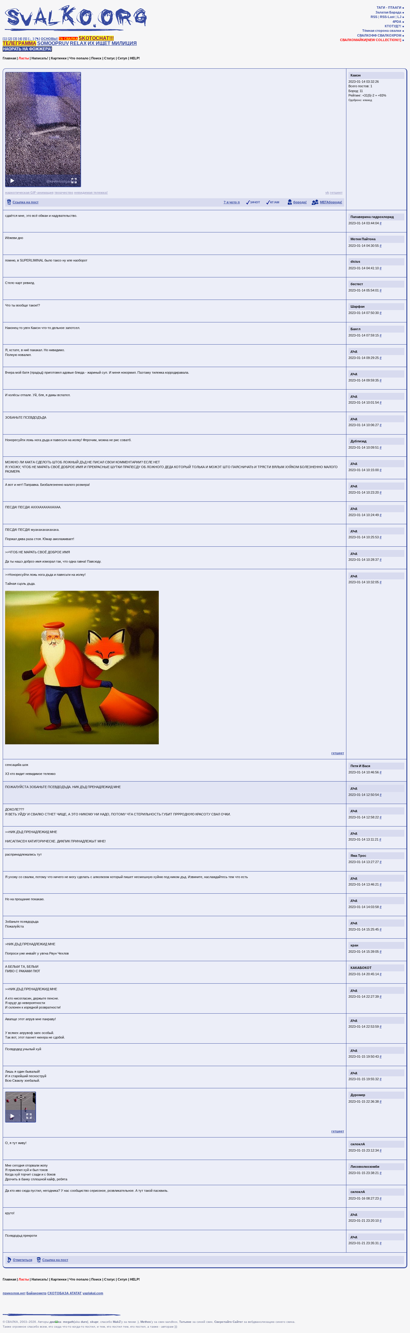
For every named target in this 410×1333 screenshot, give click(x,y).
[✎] (37, 38)
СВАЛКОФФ (367, 35)
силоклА (358, 1144)
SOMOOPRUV (53, 43)
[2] (10, 38)
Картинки (59, 58)
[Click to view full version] (43, 129)
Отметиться (22, 1260)
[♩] (31, 38)
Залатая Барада (388, 12)
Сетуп (122, 58)
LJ (399, 17)
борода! (300, 202)
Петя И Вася (360, 766)
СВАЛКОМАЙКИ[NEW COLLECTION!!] (370, 40)
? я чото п (232, 202)
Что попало (79, 58)
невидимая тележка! (91, 192)
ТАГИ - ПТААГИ (389, 7)
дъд (354, 351)
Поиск (96, 58)
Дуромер (358, 1095)
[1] (5, 38)
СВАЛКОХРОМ (389, 35)
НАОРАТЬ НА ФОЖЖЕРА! (27, 49)
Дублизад (358, 441)
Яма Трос (358, 855)
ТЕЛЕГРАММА (19, 43)
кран (354, 945)
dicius (355, 261)
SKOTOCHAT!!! (96, 38)
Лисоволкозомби (365, 1166)
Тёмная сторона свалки (381, 30)
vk (327, 192)
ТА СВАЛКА (68, 38)
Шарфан (358, 306)
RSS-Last (387, 17)
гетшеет (336, 192)
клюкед (367, 100)
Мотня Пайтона (363, 239)
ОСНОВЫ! (49, 38)
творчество (63, 192)
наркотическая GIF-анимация (29, 192)
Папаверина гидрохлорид (372, 217)
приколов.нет (14, 1293)
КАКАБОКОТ (361, 968)
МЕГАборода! (331, 202)
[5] (25, 38)
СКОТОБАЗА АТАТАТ (64, 1293)
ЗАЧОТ (255, 202)
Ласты (24, 58)
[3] (15, 38)
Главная (9, 58)
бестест (357, 284)
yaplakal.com (93, 1293)
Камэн (356, 75)
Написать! (40, 58)
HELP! (135, 58)
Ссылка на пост (25, 202)
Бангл (355, 329)
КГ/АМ (274, 202)
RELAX (78, 43)
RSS (374, 17)
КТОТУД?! (393, 26)
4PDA (397, 21)
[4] (20, 38)
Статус (109, 58)
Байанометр (36, 1293)
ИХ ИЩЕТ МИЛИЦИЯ (112, 43)
